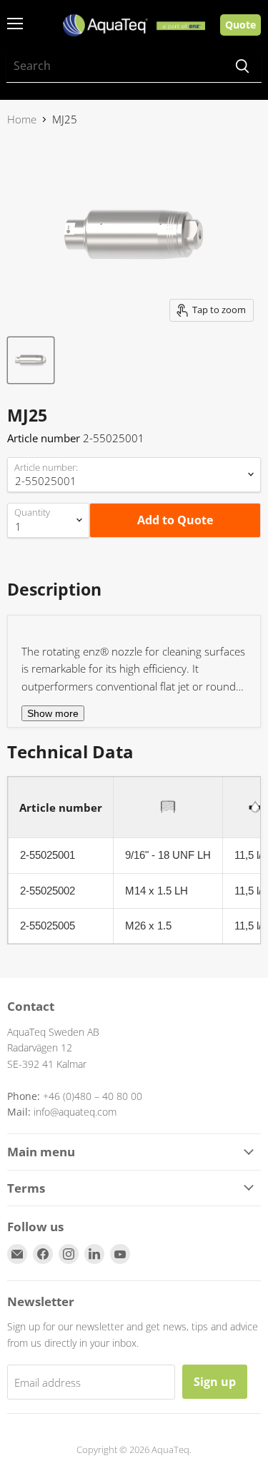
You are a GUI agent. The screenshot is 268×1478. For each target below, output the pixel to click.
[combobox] (114, 66)
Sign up (215, 1382)
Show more (53, 713)
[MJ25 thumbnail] (31, 360)
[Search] (242, 66)
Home (21, 119)
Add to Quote (175, 520)
